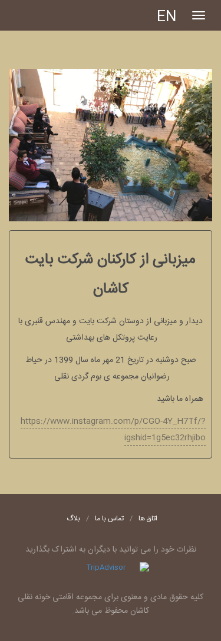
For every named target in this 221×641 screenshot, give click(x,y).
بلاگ (73, 518)
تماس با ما (109, 518)
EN (167, 17)
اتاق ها (147, 518)
